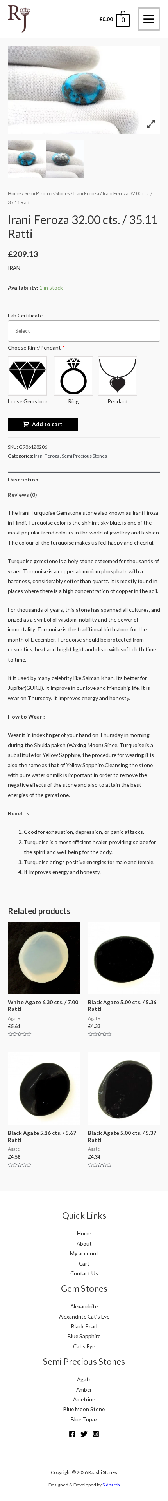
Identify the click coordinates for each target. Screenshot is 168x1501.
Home (14, 194)
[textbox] (86, 330)
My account (84, 1253)
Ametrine (84, 1399)
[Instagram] (95, 1433)
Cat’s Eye (84, 1346)
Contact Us (84, 1273)
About (84, 1243)
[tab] (84, 479)
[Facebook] (72, 1433)
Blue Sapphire (84, 1336)
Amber (84, 1389)
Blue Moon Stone (84, 1409)
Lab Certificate (25, 315)
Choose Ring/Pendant (36, 347)
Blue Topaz (84, 1419)
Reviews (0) (22, 494)
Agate (84, 1379)
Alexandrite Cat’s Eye (84, 1316)
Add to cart (47, 424)
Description (23, 479)
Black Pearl (84, 1326)
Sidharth (111, 1485)
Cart (84, 1263)
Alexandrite (84, 1306)
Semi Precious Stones (47, 194)
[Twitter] (84, 1433)
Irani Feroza (86, 194)
